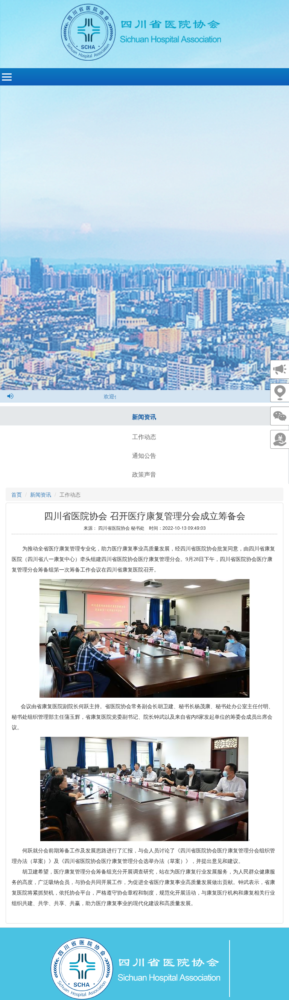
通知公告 (144, 455)
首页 (16, 494)
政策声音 (144, 474)
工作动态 (144, 436)
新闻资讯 (144, 416)
